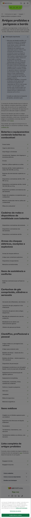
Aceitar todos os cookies (15, 515)
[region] (15, 508)
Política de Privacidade (21, 508)
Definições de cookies (15, 511)
